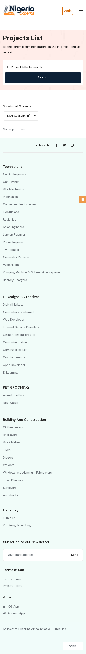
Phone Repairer (13, 242)
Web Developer (13, 320)
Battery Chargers (15, 280)
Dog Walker (10, 403)
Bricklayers (10, 435)
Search (43, 77)
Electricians (11, 212)
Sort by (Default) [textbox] (18, 116)
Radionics (9, 220)
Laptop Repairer (14, 235)
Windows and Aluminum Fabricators (27, 473)
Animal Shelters (13, 395)
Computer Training (16, 342)
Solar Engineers (13, 227)
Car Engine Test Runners (20, 204)
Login (68, 11)
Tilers (7, 450)
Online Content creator (19, 335)
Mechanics (10, 197)
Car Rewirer (11, 182)
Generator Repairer (16, 257)
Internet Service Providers (21, 327)
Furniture (9, 518)
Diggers (8, 458)
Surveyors (10, 488)
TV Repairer (11, 250)
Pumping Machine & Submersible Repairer (31, 272)
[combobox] (21, 116)
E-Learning (10, 373)
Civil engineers (13, 427)
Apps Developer (14, 365)
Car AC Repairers (14, 174)
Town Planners (13, 480)
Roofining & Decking (17, 525)
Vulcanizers (11, 265)
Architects (10, 495)
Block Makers (12, 442)
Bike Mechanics (13, 189)
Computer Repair (15, 350)
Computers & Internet (18, 312)
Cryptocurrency (14, 357)
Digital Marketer (14, 305)
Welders (8, 465)
